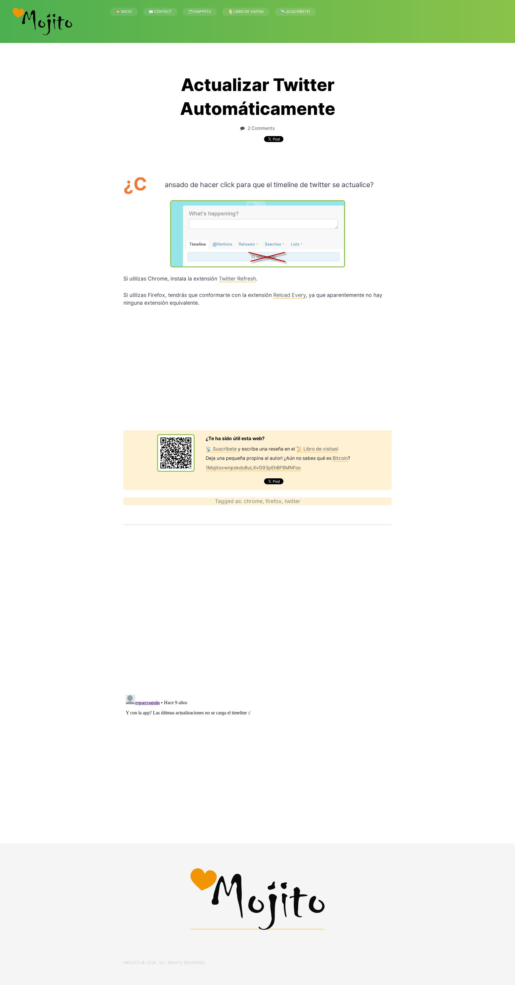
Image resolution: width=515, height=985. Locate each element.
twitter (292, 501)
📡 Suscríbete (221, 449)
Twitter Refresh (237, 278)
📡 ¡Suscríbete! (295, 11)
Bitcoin (340, 458)
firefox (274, 501)
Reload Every (289, 295)
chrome (253, 501)
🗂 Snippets (200, 11)
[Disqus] (257, 612)
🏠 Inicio (124, 11)
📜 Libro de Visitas (246, 11)
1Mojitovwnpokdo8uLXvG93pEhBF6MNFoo (253, 468)
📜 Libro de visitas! (317, 449)
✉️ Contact (160, 11)
